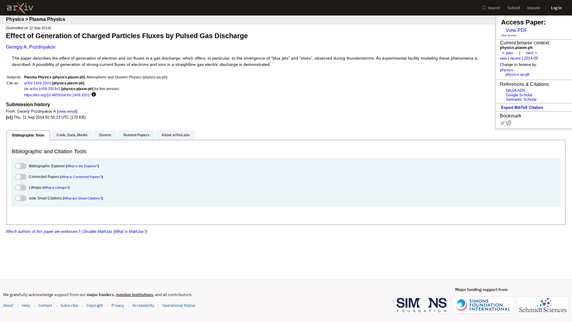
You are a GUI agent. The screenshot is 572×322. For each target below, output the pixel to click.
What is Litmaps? (56, 187)
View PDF (516, 30)
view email (67, 111)
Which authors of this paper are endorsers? (43, 231)
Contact (45, 305)
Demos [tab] (105, 135)
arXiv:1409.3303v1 (44, 89)
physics (506, 70)
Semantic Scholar (521, 99)
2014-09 (531, 58)
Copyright (94, 305)
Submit (513, 7)
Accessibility (143, 305)
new (503, 58)
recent (515, 58)
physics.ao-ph (518, 74)
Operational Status (178, 305)
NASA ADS (515, 90)
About (8, 305)
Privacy (117, 305)
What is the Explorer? (82, 166)
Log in (556, 7)
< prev (507, 53)
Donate (533, 7)
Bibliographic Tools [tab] (28, 135)
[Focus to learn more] (93, 94)
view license (508, 35)
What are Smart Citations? (83, 198)
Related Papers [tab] (136, 135)
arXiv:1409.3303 (37, 83)
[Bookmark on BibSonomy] (503, 124)
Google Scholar (519, 95)
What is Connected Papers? (81, 177)
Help (26, 305)
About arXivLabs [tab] (175, 135)
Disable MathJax (97, 231)
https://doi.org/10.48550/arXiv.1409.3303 (57, 95)
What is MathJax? (130, 231)
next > (531, 53)
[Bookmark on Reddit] (508, 124)
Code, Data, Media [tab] (72, 135)
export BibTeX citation (522, 107)
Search (494, 7)
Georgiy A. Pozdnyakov (30, 46)
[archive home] (20, 8)
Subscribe (69, 305)
